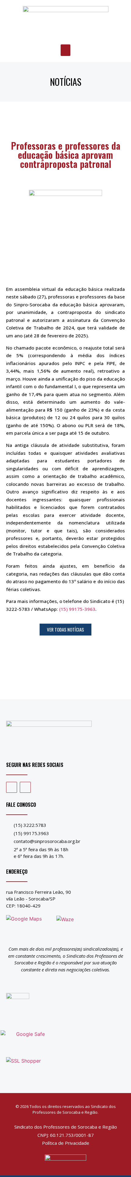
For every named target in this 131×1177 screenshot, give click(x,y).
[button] (65, 50)
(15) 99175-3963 (77, 609)
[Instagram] (25, 787)
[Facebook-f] (11, 787)
